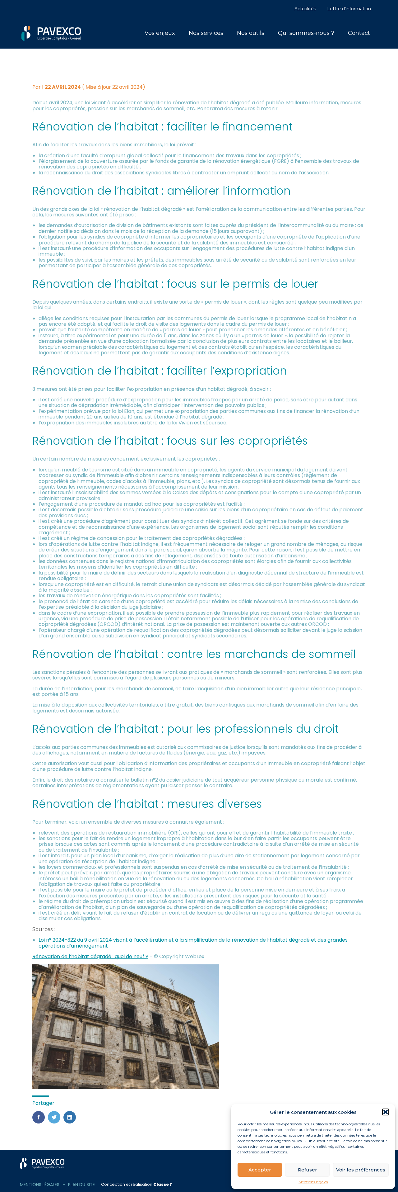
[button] (385, 1112)
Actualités (305, 9)
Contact (359, 33)
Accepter (259, 1170)
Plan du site (81, 1184)
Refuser (307, 1170)
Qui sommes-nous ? (306, 33)
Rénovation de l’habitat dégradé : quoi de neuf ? (90, 956)
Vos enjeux (160, 33)
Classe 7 (162, 1184)
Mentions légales (313, 1182)
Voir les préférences (360, 1170)
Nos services (206, 33)
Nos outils (250, 33)
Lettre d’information (349, 9)
